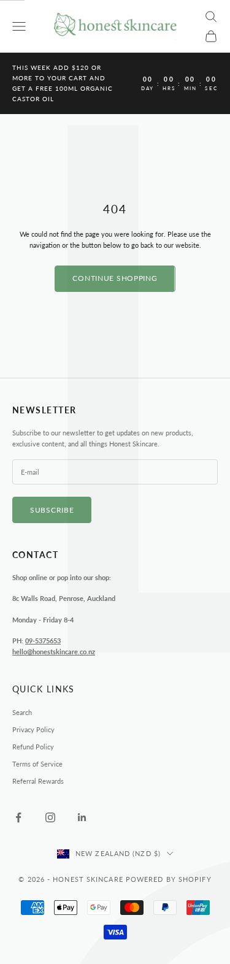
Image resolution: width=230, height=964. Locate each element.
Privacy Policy (33, 729)
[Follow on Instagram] (50, 817)
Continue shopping (114, 278)
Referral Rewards (38, 781)
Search (22, 712)
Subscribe (52, 510)
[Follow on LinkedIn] (82, 817)
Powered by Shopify (169, 879)
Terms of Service (37, 764)
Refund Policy (33, 747)
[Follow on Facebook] (18, 817)
